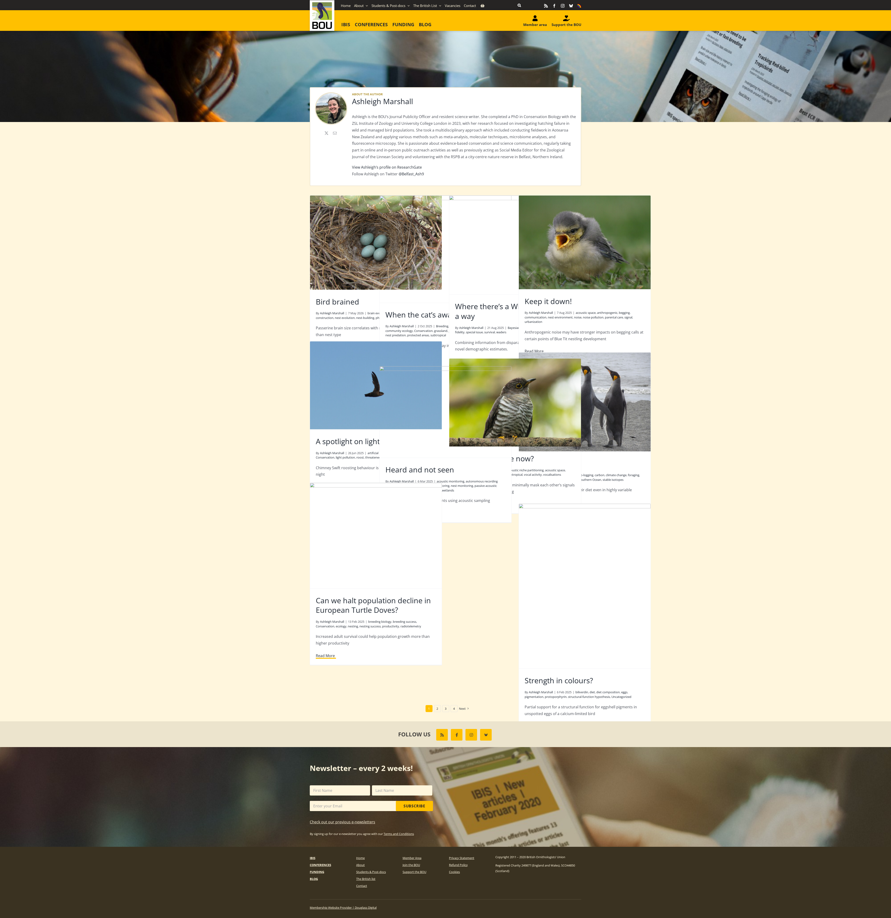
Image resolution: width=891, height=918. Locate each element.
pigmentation (534, 697)
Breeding (442, 326)
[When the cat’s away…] (445, 249)
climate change (616, 475)
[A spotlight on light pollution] (376, 385)
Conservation (423, 331)
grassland (440, 331)
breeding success (404, 621)
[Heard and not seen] (445, 412)
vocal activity (533, 474)
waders (501, 332)
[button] (519, 5)
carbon (599, 475)
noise (577, 317)
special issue (474, 332)
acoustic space (586, 313)
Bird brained (337, 302)
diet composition (608, 692)
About (360, 865)
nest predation (395, 335)
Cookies (454, 872)
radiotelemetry (410, 626)
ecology (341, 626)
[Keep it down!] (585, 242)
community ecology (399, 331)
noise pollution (593, 317)
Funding (317, 872)
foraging (633, 475)
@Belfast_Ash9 (411, 174)
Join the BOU (411, 865)
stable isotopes (613, 480)
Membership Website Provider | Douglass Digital (343, 907)
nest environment (560, 317)
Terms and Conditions (399, 834)
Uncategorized (621, 697)
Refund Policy (458, 865)
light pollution (345, 457)
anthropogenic (607, 313)
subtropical (438, 335)
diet (592, 692)
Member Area (412, 858)
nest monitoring (462, 486)
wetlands (448, 490)
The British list (365, 879)
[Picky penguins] (585, 402)
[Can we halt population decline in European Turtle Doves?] (376, 535)
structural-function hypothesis (589, 697)
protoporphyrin (556, 697)
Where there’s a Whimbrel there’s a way (512, 311)
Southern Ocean (590, 480)
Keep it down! (548, 301)
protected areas (418, 335)
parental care (614, 317)
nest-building (365, 318)
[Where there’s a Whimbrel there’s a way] (515, 245)
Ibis (312, 858)
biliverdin (581, 692)
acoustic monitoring (450, 481)
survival (489, 332)
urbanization (533, 322)
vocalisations (552, 474)
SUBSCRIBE (414, 806)
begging (624, 313)
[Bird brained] (376, 242)
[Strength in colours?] (585, 586)
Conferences (320, 865)
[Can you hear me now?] (515, 402)
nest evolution (345, 318)
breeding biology (379, 621)
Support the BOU (414, 872)
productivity (390, 626)
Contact (361, 886)
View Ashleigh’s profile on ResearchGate (387, 167)
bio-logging (585, 475)
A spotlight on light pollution (364, 441)
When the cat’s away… (423, 315)
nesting (353, 626)
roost (360, 457)
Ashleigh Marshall (382, 101)
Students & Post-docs (371, 872)
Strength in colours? (559, 680)
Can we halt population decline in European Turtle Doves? (373, 605)
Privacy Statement (461, 858)
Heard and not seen (419, 470)
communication (535, 317)
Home (360, 858)
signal (628, 317)
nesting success (370, 626)
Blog (314, 879)
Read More (325, 655)
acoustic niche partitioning (525, 470)
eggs (624, 692)
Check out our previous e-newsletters (342, 822)
